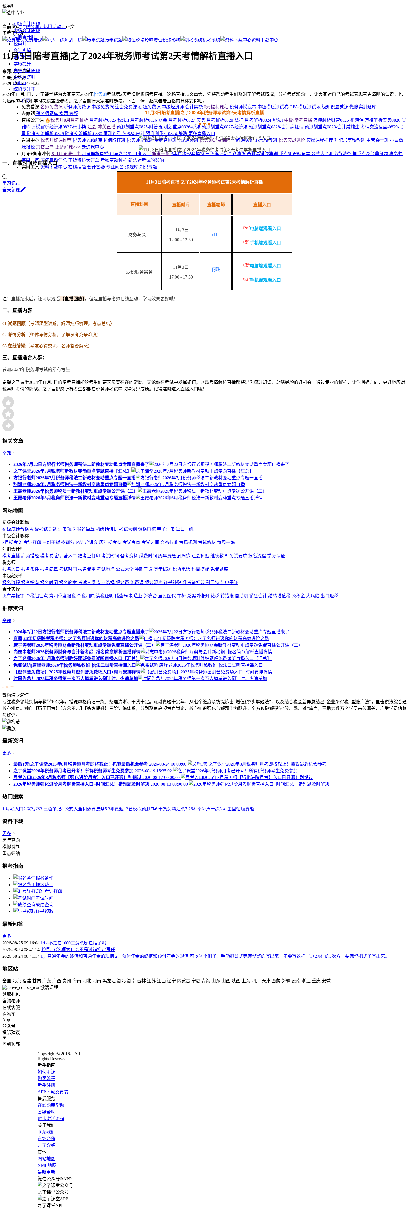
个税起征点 (37, 595)
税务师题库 (47, 113)
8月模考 (10, 542)
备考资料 (129, 555)
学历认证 (276, 555)
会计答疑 (96, 167)
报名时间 (49, 582)
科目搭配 (200, 569)
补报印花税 (208, 595)
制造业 (136, 595)
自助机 (242, 595)
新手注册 (46, 1085)
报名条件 (30, 569)
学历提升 (22, 64)
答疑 (73, 113)
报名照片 (154, 582)
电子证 (231, 582)
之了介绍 (46, 1145)
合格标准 (169, 542)
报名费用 (87, 569)
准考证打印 (30, 542)
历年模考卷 (110, 542)
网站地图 (46, 1158)
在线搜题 (77, 167)
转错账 (227, 595)
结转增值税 (280, 595)
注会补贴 (200, 555)
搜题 (64, 113)
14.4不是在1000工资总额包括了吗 (73, 943)
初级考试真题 (44, 529)
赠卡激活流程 (51, 1118)
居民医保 (167, 595)
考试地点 (106, 569)
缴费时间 (148, 555)
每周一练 (226, 542)
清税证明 (105, 595)
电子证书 (166, 529)
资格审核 (147, 529)
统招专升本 (24, 89)
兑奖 (192, 595)
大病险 (313, 595)
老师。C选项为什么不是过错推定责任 (78, 949)
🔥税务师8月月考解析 (66, 120)
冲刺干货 (51, 542)
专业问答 (115, 167)
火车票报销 (14, 595)
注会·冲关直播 (102, 126)
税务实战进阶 (292, 140)
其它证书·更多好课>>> (59, 147)
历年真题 (167, 555)
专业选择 (106, 582)
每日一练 (185, 529)
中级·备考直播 (298, 120)
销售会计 (258, 595)
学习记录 (11, 183)
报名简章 (86, 529)
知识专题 (148, 167)
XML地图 (47, 1165)
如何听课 (46, 1071)
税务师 (20, 43)
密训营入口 (66, 555)
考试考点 (131, 542)
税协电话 (182, 569)
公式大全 (125, 569)
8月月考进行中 (66, 153)
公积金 (299, 595)
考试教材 (207, 542)
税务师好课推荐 (56, 140)
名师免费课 (51, 106)
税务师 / (34, 26)
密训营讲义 (87, 542)
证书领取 (67, 529)
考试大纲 (128, 529)
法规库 (132, 167)
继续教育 (219, 555)
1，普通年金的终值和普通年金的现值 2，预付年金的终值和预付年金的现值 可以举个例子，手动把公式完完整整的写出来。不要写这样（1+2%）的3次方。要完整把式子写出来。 (215, 956)
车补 (182, 595)
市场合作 (46, 1138)
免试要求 (238, 555)
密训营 (68, 542)
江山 (215, 234)
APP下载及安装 (53, 1092)
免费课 (137, 582)
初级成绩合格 (16, 529)
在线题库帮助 (51, 1105)
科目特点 (215, 582)
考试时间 (150, 542)
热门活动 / (54, 26)
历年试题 (163, 569)
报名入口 (11, 569)
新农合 (151, 595)
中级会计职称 (26, 30)
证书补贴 (173, 582)
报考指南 (30, 582)
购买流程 (46, 1078)
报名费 (123, 582)
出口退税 (329, 595)
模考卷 (47, 555)
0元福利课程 (217, 106)
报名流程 (257, 555)
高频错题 (30, 555)
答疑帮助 (46, 1112)
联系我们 (46, 1132)
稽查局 (122, 595)
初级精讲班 (107, 529)
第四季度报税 (63, 595)
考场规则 (188, 542)
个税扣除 (86, 595)
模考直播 (11, 555)
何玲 (215, 269)
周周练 (184, 555)
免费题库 (219, 569)
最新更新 (46, 1172)
